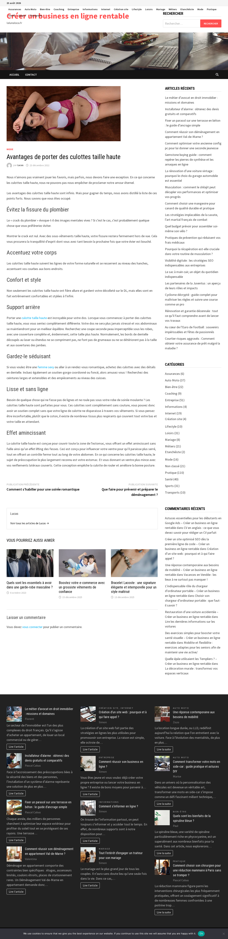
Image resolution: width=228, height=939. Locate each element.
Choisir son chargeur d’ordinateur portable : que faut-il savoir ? (193, 600)
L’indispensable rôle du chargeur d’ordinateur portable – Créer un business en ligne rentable (192, 591)
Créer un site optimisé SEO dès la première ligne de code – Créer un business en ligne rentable (187, 544)
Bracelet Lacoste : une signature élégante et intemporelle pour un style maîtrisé (133, 587)
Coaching (59, 9)
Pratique (211, 9)
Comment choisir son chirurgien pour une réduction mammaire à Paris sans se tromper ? (197, 870)
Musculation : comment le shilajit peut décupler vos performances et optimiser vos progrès (191, 192)
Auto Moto (30, 9)
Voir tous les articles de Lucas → (29, 523)
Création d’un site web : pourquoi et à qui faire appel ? (191, 553)
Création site (121, 9)
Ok (201, 933)
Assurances (14, 9)
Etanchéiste (187, 9)
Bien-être (45, 9)
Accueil (14, 74)
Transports (36, 15)
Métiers (173, 9)
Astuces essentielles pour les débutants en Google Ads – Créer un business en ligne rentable (193, 523)
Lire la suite (164, 749)
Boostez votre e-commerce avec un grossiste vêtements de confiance (82, 587)
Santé (11, 15)
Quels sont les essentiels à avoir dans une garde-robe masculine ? (30, 585)
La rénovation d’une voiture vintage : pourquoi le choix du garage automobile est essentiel (191, 176)
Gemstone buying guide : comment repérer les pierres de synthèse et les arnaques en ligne (189, 159)
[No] (223, 933)
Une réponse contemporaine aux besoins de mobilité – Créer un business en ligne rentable (192, 570)
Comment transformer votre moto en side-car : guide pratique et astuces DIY (196, 766)
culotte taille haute (34, 318)
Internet (105, 9)
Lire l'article (16, 746)
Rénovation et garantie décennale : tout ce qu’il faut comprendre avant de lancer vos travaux (192, 316)
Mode (200, 9)
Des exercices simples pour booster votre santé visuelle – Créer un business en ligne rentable (192, 638)
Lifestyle (137, 9)
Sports (22, 15)
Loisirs (149, 9)
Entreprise (73, 9)
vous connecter (32, 627)
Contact (31, 74)
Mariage (160, 9)
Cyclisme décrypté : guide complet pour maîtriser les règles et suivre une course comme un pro (191, 299)
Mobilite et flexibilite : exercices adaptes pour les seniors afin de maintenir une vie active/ (192, 647)
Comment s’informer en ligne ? (118, 806)
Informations (90, 9)
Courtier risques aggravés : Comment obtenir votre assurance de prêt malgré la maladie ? (192, 343)
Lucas (20, 165)
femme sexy (46, 367)
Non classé (172, 466)
